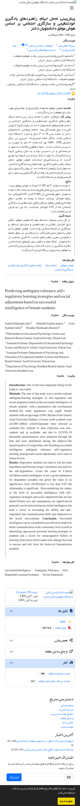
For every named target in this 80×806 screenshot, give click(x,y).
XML (63, 622)
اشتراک (14, 777)
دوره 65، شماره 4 (27, 592)
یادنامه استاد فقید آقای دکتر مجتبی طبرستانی (48, 749)
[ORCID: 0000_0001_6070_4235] (23, 45)
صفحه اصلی (67, 705)
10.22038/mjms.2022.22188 (53, 93)
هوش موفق (67, 265)
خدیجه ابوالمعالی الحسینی (42, 50)
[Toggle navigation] (41, 8)
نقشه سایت (67, 727)
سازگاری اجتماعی (64, 269)
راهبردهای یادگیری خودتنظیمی (25, 265)
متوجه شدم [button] (66, 801)
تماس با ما (68, 722)
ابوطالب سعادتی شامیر (40, 45)
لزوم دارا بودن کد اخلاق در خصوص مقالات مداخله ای (45, 741)
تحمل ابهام (51, 265)
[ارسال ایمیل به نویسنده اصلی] (26, 45)
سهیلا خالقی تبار (66, 45)
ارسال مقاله (67, 718)
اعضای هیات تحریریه (62, 714)
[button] (56, 793)
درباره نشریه (66, 709)
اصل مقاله (54, 628)
